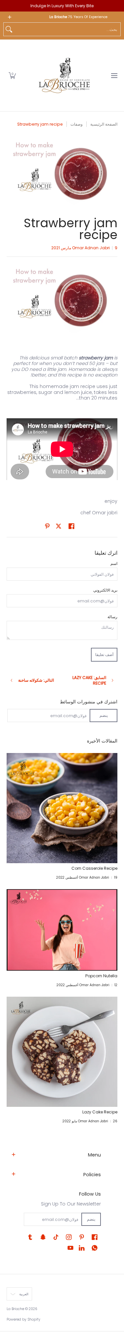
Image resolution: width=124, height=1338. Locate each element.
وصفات (76, 124)
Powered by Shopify (23, 1319)
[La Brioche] (64, 75)
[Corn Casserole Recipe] (62, 808)
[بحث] (9, 29)
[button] (12, 75)
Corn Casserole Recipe (94, 868)
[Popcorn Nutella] (62, 930)
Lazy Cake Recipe (99, 1112)
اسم (113, 563)
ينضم (104, 715)
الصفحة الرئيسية (103, 124)
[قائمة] (113, 75)
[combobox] (67, 29)
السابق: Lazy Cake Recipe (89, 680)
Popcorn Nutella (101, 976)
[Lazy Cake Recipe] (62, 1052)
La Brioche (15, 1308)
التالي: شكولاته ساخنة (36, 680)
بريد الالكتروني (105, 590)
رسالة (112, 617)
